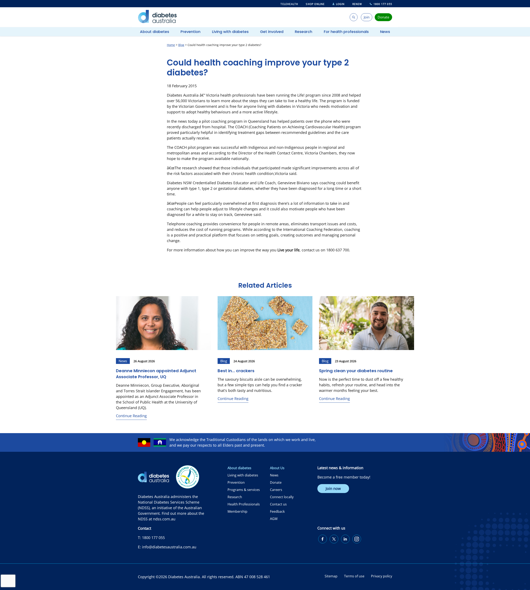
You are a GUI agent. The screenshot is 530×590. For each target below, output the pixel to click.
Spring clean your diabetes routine (356, 371)
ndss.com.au (164, 518)
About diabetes (154, 31)
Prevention (190, 31)
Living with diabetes (230, 31)
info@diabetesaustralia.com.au (169, 546)
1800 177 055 (382, 4)
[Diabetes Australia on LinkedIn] (345, 539)
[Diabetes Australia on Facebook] (322, 539)
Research (303, 31)
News (385, 31)
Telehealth (289, 4)
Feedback (277, 511)
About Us (277, 468)
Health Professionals (244, 504)
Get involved (271, 31)
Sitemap (331, 576)
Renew (357, 4)
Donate (276, 482)
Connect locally (282, 497)
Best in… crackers (236, 371)
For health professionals (346, 31)
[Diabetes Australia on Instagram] (356, 539)
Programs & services (244, 489)
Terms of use (354, 576)
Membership (237, 511)
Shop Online (315, 4)
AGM (273, 518)
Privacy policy (381, 576)
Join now (333, 488)
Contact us (278, 504)
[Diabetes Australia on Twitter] (334, 539)
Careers (276, 489)
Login (340, 4)
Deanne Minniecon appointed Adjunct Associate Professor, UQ (156, 374)
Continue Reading (131, 415)
